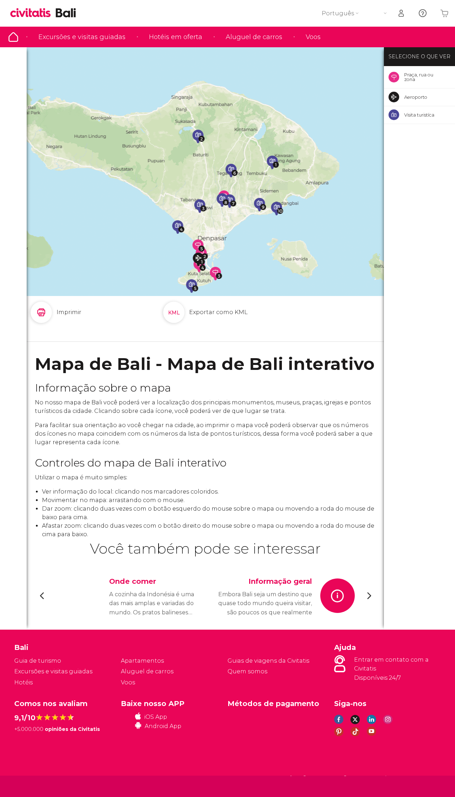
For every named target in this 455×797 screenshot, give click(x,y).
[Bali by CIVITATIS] (33, 13)
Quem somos (247, 671)
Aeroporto (415, 97)
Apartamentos (142, 660)
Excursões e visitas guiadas (81, 37)
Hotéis (23, 682)
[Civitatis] (32, 786)
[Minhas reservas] (401, 13)
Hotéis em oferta (175, 37)
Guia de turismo (13, 37)
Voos (313, 37)
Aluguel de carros (254, 37)
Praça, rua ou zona (418, 77)
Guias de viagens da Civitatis (268, 660)
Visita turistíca (419, 115)
